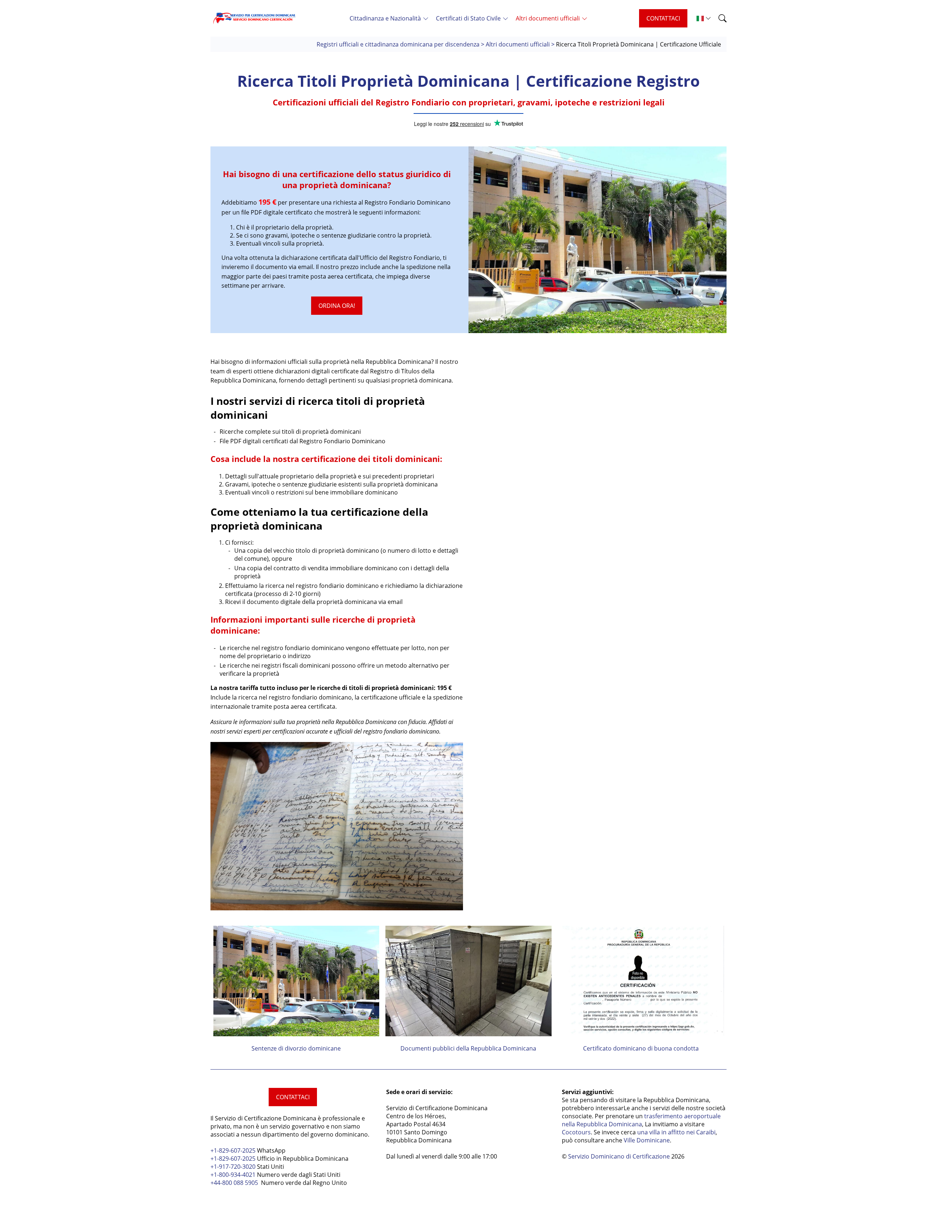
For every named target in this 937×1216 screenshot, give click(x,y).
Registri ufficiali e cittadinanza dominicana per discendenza (398, 44)
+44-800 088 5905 (234, 1183)
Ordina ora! (336, 306)
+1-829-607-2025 (232, 1150)
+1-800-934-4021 (233, 1175)
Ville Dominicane (647, 1140)
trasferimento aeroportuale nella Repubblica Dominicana (641, 1120)
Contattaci (663, 18)
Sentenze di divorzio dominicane (296, 1048)
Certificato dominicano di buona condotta (641, 1048)
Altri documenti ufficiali (518, 44)
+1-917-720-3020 (232, 1167)
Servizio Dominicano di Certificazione (619, 1156)
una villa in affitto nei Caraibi (676, 1132)
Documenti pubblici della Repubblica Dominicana (468, 1048)
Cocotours (576, 1132)
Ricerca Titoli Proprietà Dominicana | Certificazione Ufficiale (638, 44)
